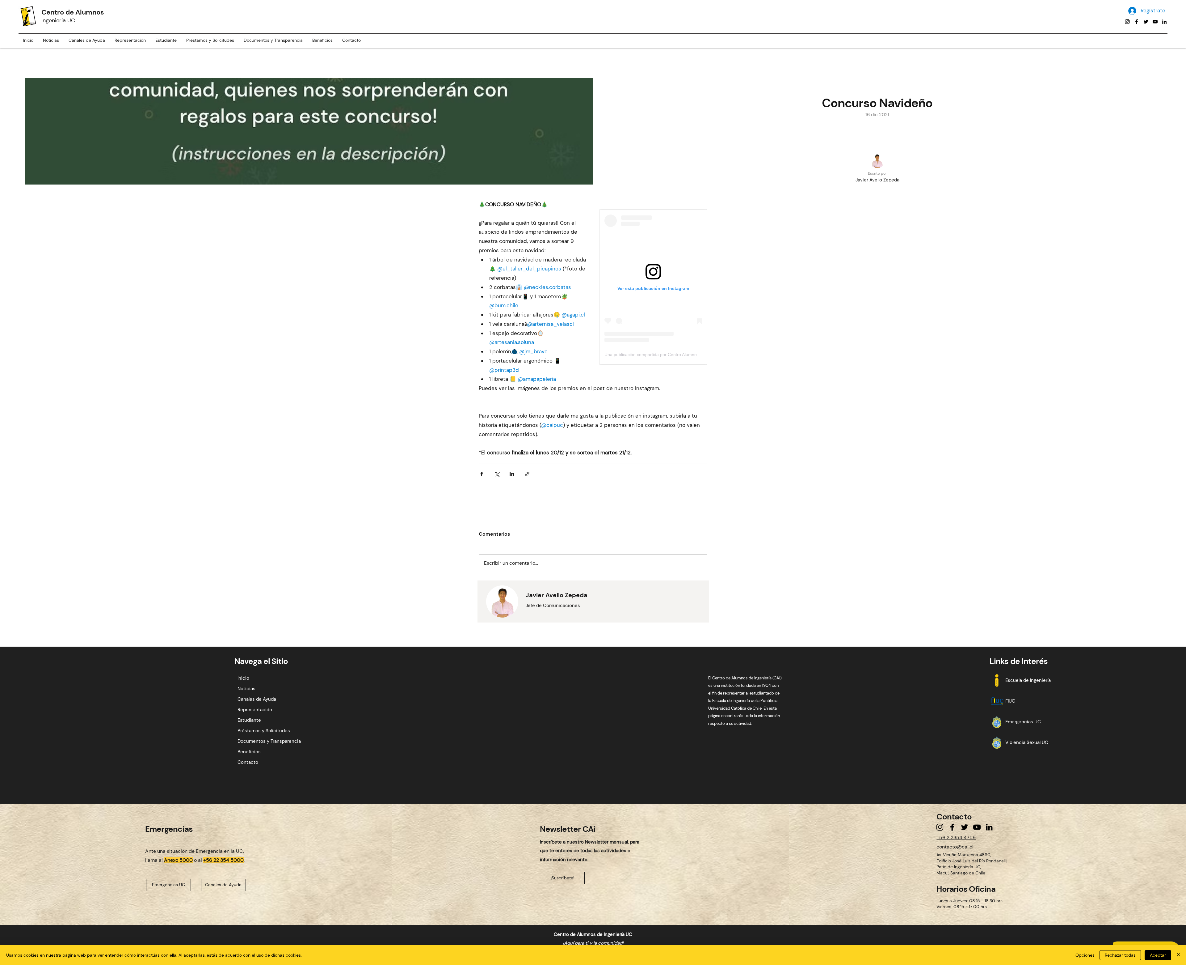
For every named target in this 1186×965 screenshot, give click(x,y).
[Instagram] (1127, 22)
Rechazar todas (1120, 955)
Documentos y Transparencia (269, 741)
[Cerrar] (1178, 955)
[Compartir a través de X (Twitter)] (497, 474)
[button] (165, 40)
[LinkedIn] (1164, 22)
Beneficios (249, 752)
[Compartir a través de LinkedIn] (512, 474)
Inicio (243, 678)
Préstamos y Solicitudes (264, 731)
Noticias (246, 689)
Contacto (248, 762)
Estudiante (249, 720)
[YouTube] (1155, 22)
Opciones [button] (1085, 955)
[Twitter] (1146, 22)
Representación (255, 710)
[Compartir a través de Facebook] (482, 474)
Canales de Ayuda (257, 699)
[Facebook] (1136, 22)
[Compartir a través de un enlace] (527, 474)
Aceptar (1158, 955)
